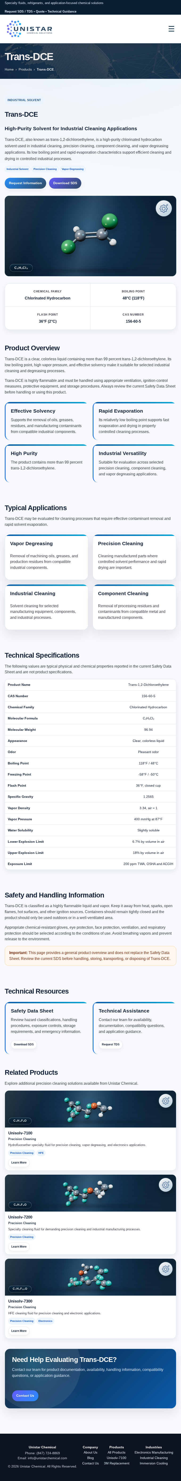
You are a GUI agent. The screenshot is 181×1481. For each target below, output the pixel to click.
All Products (116, 1452)
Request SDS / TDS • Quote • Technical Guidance (40, 11)
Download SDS (65, 183)
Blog (90, 1458)
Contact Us (25, 1395)
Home (9, 69)
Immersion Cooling (154, 1463)
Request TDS (110, 1044)
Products (25, 69)
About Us (90, 1452)
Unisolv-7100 (116, 1458)
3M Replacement (116, 1463)
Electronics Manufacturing (154, 1452)
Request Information (25, 183)
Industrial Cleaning (154, 1458)
